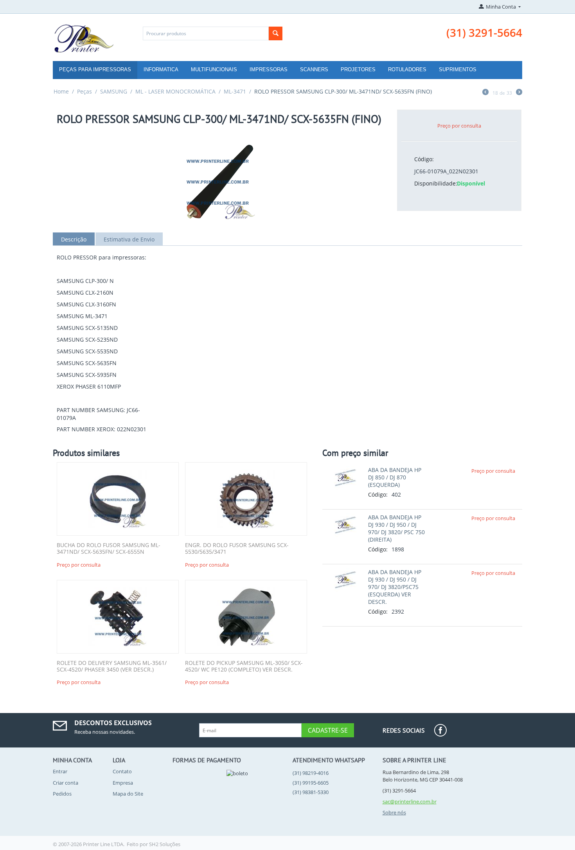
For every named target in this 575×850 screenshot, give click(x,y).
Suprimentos (457, 69)
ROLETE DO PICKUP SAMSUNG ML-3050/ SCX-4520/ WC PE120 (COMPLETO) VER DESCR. (244, 666)
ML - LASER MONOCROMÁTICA (175, 91)
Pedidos (62, 793)
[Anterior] (485, 92)
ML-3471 (235, 91)
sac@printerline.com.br (410, 801)
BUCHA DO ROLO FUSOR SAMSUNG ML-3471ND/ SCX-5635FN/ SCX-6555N (108, 548)
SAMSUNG (113, 91)
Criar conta (65, 782)
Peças (84, 91)
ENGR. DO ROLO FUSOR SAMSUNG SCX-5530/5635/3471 (237, 548)
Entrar (60, 771)
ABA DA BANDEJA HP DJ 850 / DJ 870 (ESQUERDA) (394, 477)
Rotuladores (407, 69)
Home (61, 91)
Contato (122, 771)
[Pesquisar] (275, 33)
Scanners (314, 69)
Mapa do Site (128, 793)
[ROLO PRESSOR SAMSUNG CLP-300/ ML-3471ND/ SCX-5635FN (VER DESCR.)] (219, 181)
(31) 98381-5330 (311, 792)
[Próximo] (519, 92)
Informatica (161, 69)
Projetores (358, 69)
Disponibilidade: (432, 183)
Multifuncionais (214, 69)
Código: (424, 159)
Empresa (123, 782)
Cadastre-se (328, 730)
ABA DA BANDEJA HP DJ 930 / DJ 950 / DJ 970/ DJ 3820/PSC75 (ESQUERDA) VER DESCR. (394, 586)
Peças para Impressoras (95, 69)
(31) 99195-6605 (311, 782)
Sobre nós (394, 812)
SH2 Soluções (164, 844)
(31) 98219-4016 (311, 772)
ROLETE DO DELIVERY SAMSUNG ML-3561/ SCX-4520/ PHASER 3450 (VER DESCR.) (112, 666)
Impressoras (269, 69)
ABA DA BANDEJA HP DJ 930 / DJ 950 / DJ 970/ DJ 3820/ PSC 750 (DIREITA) (396, 528)
